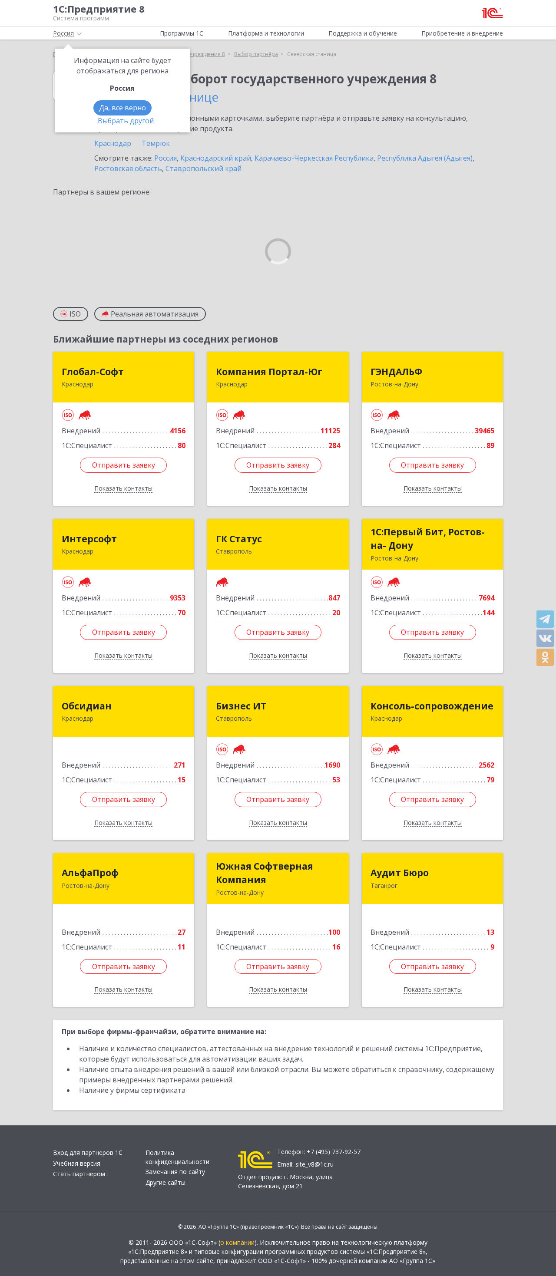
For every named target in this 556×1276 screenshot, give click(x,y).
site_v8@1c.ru (314, 1164)
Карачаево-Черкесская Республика (314, 158)
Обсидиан (87, 706)
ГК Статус (239, 539)
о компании (237, 1242)
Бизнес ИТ (241, 706)
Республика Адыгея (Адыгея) (425, 158)
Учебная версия (76, 1163)
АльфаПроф (90, 873)
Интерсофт (89, 539)
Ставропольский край (203, 168)
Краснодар (112, 143)
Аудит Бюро (400, 873)
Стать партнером (79, 1174)
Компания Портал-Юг (269, 372)
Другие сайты (165, 1182)
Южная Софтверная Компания (264, 873)
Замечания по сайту (175, 1171)
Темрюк (156, 143)
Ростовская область (128, 168)
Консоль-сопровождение (432, 706)
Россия (165, 158)
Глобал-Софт (93, 372)
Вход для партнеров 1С (87, 1152)
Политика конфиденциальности (177, 1157)
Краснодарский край (215, 158)
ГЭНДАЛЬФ (396, 372)
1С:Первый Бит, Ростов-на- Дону (428, 539)
